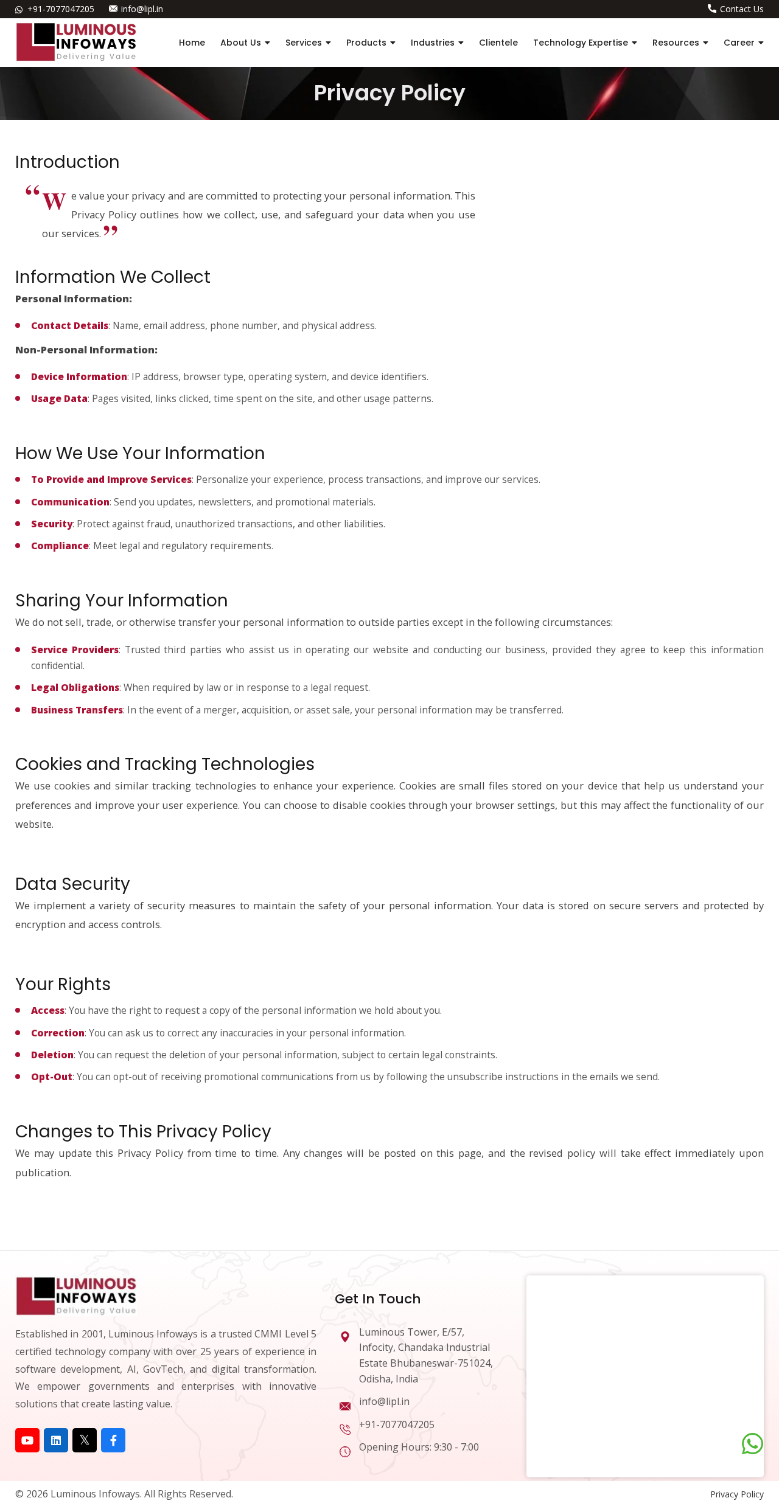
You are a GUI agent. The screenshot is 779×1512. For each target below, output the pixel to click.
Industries (433, 42)
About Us (240, 42)
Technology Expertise (580, 42)
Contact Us (742, 9)
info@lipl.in (142, 9)
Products (366, 42)
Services (303, 42)
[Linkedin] (56, 1440)
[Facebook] (113, 1440)
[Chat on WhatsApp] (752, 1444)
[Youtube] (27, 1440)
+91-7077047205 (60, 9)
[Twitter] (84, 1440)
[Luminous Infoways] (76, 1294)
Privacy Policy (737, 1494)
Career (739, 42)
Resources (675, 42)
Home (192, 42)
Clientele (498, 42)
